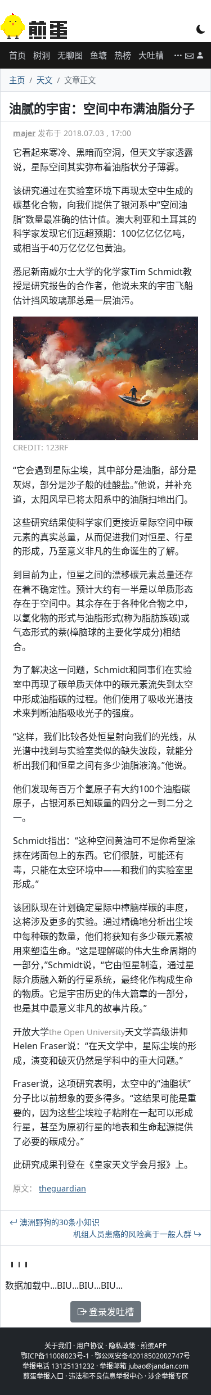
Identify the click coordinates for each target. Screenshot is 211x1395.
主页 (17, 80)
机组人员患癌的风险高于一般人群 (133, 1234)
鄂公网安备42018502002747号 (142, 1356)
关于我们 (57, 1346)
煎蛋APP (154, 1346)
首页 (17, 55)
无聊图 (70, 55)
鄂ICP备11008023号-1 (55, 1356)
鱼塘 (98, 55)
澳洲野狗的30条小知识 (58, 1222)
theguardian (62, 1188)
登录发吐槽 (110, 1312)
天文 (44, 80)
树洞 (41, 55)
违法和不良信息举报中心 (106, 1376)
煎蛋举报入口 (43, 1376)
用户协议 (90, 1346)
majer (24, 133)
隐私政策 (122, 1346)
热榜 (122, 55)
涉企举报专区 (168, 1376)
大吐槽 (151, 55)
